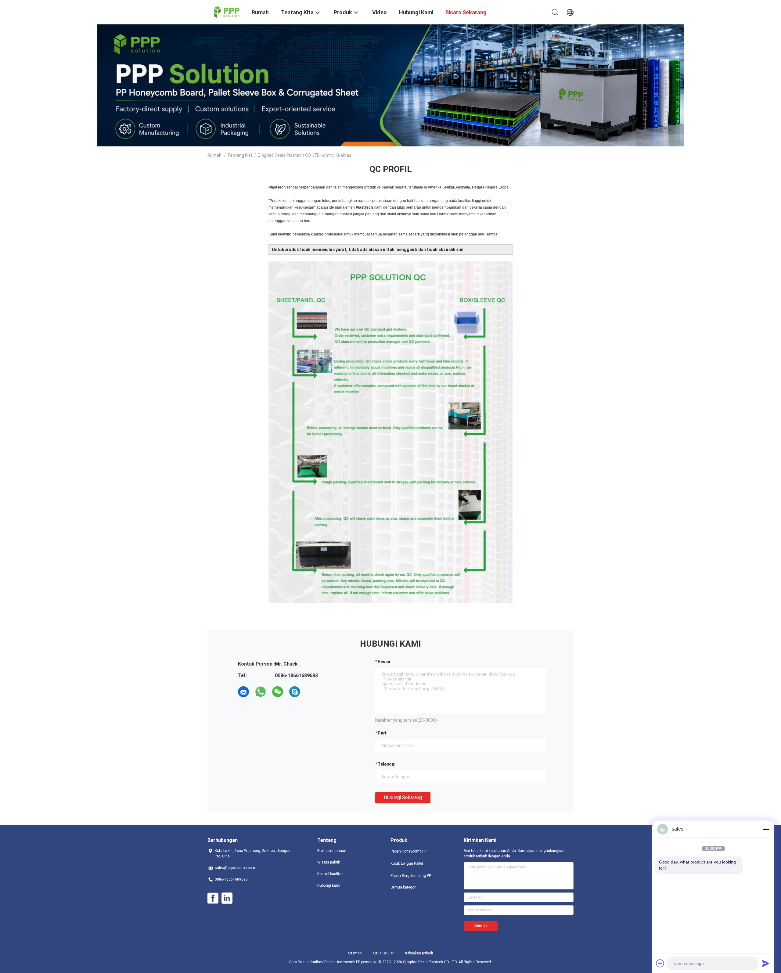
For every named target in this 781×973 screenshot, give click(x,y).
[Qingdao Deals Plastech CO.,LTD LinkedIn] (226, 898)
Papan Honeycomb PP (408, 851)
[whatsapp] (260, 691)
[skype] (294, 691)
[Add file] (660, 963)
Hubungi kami (328, 885)
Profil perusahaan (331, 851)
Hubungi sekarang (403, 797)
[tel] (311, 691)
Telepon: (386, 764)
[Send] (766, 963)
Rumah (214, 155)
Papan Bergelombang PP (410, 876)
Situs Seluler (383, 953)
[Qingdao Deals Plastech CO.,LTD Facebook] (212, 898)
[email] (243, 691)
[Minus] (765, 829)
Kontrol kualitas (330, 874)
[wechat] (277, 691)
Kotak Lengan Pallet (406, 863)
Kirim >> (481, 926)
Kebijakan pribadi (419, 953)
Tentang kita (240, 155)
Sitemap (355, 953)
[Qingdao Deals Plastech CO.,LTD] (225, 11)
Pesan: (384, 661)
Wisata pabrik (328, 862)
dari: (382, 733)
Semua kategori (403, 887)
